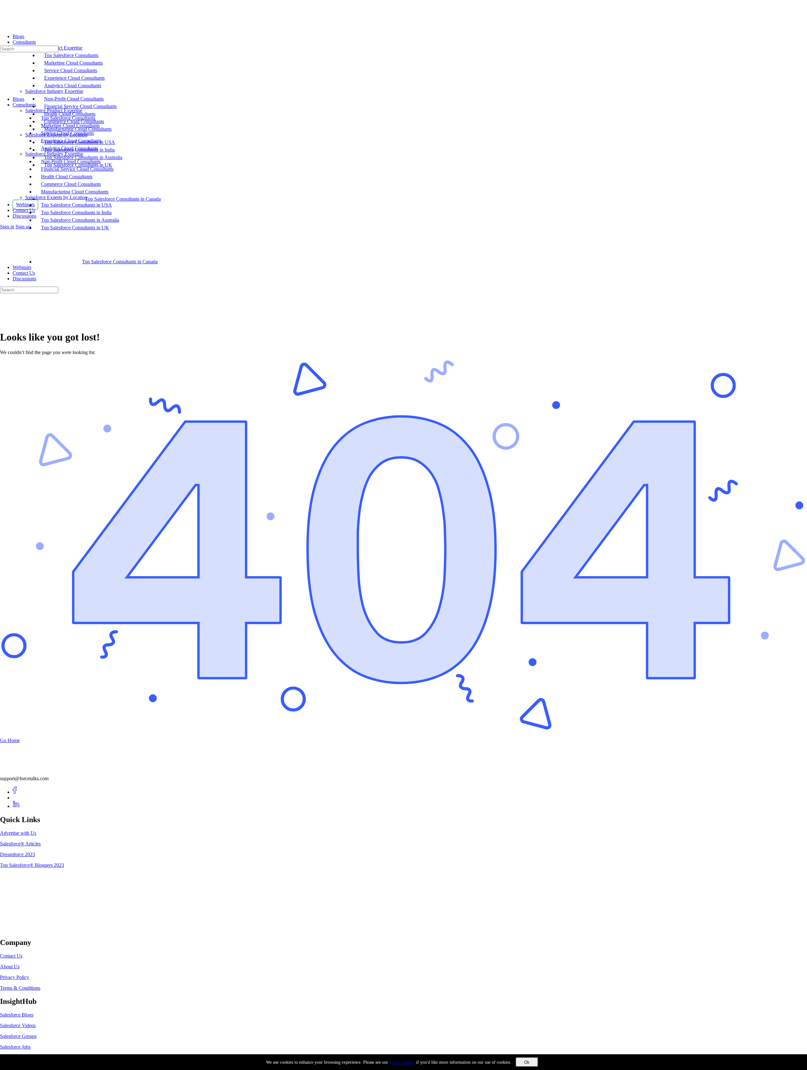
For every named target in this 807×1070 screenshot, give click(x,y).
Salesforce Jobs (15, 1047)
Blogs (18, 99)
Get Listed (17, 929)
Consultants (24, 104)
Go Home (10, 740)
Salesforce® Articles (20, 843)
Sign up (23, 226)
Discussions (24, 278)
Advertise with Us (18, 833)
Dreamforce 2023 (17, 854)
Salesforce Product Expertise (53, 110)
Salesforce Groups (18, 1036)
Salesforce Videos (18, 1025)
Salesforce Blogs (16, 1014)
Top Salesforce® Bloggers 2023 (32, 865)
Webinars (22, 267)
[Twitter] (16, 797)
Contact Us (24, 273)
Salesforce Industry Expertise (54, 154)
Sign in (7, 226)
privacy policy (402, 1062)
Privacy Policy (14, 977)
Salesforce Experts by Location (56, 197)
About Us (10, 966)
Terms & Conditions (20, 988)
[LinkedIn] (16, 806)
